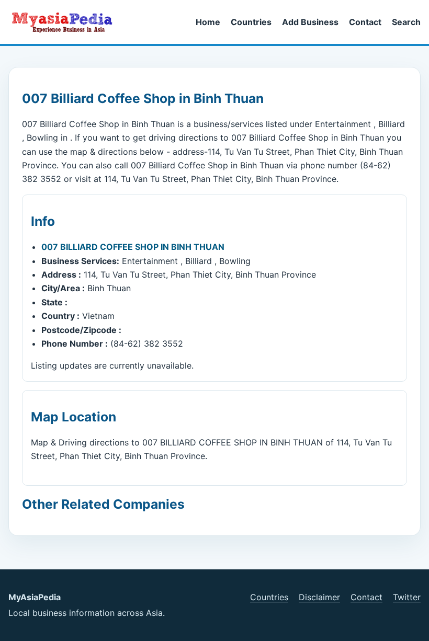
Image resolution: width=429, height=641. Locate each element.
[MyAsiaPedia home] (66, 22)
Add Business (310, 22)
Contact (365, 22)
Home (208, 22)
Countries (251, 22)
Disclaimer (319, 597)
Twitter (407, 597)
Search (406, 22)
